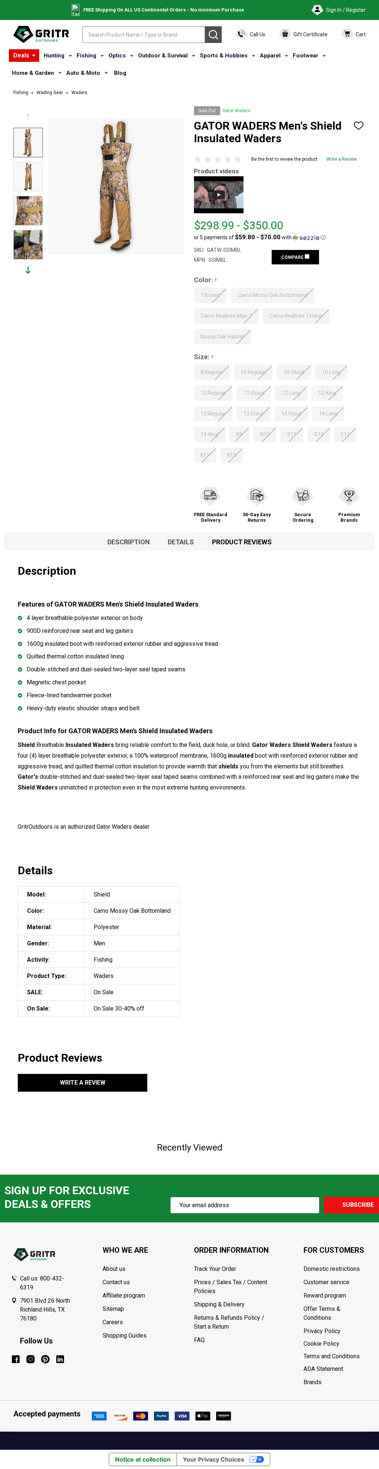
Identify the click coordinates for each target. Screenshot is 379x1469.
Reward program (324, 1295)
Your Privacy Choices (213, 1459)
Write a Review (341, 159)
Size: (204, 357)
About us (114, 1268)
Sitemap (113, 1308)
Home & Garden (33, 73)
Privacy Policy (335, 1331)
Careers (113, 1322)
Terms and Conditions (335, 1356)
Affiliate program (124, 1295)
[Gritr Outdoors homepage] (41, 34)
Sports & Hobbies (224, 55)
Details (181, 542)
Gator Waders (236, 110)
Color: (206, 280)
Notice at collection (143, 1459)
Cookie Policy (335, 1343)
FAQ (199, 1339)
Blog (120, 73)
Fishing (86, 55)
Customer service (326, 1282)
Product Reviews (242, 542)
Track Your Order (215, 1268)
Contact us (116, 1282)
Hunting (54, 55)
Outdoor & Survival (163, 55)
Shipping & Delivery (219, 1304)
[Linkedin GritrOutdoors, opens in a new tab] (60, 1359)
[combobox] (143, 34)
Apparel (270, 55)
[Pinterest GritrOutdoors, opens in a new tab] (45, 1359)
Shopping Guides (125, 1335)
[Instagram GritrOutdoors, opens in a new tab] (30, 1359)
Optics (117, 55)
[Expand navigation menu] (70, 56)
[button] (260, 237)
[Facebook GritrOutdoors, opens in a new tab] (15, 1359)
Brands (312, 1382)
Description (128, 542)
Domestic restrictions (331, 1268)
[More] (34, 55)
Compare (293, 257)
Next (28, 270)
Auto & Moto (83, 73)
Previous (28, 117)
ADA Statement (323, 1368)
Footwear (305, 55)
